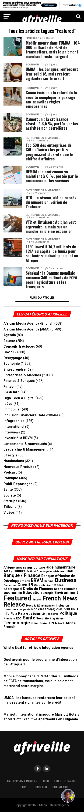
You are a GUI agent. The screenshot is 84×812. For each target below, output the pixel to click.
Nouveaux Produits (19, 467)
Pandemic (52, 613)
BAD (70, 571)
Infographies (14, 421)
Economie (12, 364)
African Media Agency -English (28, 324)
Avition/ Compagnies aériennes (46, 571)
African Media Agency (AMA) (26, 329)
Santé (29, 618)
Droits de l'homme (38, 589)
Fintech (10, 387)
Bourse (9, 341)
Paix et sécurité (31, 613)
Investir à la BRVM (18, 438)
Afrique (9, 567)
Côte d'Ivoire (42, 585)
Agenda (10, 335)
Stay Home (56, 618)
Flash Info (12, 392)
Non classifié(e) (43, 609)
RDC (19, 618)
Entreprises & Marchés (22, 375)
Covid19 (10, 352)
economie (13, 592)
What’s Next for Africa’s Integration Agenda (38, 648)
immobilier (48, 605)
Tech (46, 781)
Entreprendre (15, 370)
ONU (66, 609)
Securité (42, 618)
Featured (18, 598)
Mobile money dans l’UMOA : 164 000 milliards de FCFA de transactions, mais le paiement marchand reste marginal (41, 681)
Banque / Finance (22, 575)
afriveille (21, 567)
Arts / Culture (15, 571)
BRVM (37, 580)
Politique (11, 478)
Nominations (14, 461)
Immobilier (12, 409)
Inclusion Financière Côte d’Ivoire (31, 415)
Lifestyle (11, 455)
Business (66, 580)
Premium (9, 618)
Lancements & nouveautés (25, 444)
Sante (8, 490)
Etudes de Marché (65, 781)
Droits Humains (65, 589)
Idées (8, 404)
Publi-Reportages (18, 484)
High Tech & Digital (19, 398)
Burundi (49, 581)
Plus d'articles (42, 297)
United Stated (39, 623)
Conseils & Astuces (19, 347)
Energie (48, 593)
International (14, 427)
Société (10, 495)
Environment (66, 592)
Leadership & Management (26, 450)
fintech (37, 599)
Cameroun (10, 585)
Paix (13, 613)
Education (32, 592)
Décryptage (13, 358)
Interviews (12, 432)
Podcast (10, 472)
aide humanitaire (60, 567)
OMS (59, 609)
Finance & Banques (19, 381)
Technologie (17, 623)
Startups (10, 501)
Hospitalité (33, 605)
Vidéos (9, 513)
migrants (24, 609)
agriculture (36, 567)
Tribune (10, 507)
